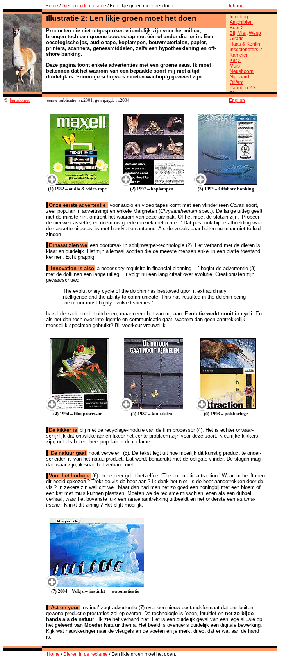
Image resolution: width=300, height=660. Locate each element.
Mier (242, 33)
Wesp (255, 33)
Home (51, 6)
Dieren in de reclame (84, 6)
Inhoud (236, 6)
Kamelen (239, 55)
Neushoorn (242, 71)
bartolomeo (20, 100)
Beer (235, 27)
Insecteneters (244, 49)
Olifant (236, 82)
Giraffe (237, 38)
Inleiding (239, 17)
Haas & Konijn (245, 44)
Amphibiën (241, 22)
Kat (233, 60)
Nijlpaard (239, 77)
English (237, 100)
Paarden (239, 88)
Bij (232, 33)
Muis (235, 66)
